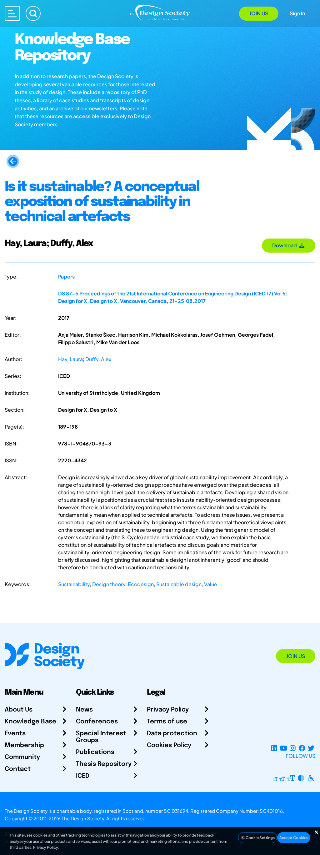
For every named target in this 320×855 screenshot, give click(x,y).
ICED (82, 776)
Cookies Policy (169, 745)
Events (15, 733)
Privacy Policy (168, 710)
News (84, 710)
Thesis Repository (104, 764)
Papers (66, 276)
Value (210, 584)
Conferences (97, 721)
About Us (18, 710)
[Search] (33, 13)
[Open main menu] (12, 13)
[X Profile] (311, 748)
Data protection (172, 733)
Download (285, 245)
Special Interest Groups (101, 737)
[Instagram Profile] (292, 748)
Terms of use (167, 721)
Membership (24, 745)
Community (22, 757)
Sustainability (74, 584)
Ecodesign (141, 584)
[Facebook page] (302, 748)
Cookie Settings (260, 837)
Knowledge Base (30, 721)
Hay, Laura (70, 359)
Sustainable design (179, 584)
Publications (95, 752)
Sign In (297, 13)
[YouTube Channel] (283, 748)
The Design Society (83, 818)
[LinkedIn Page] (274, 748)
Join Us (258, 13)
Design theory (108, 584)
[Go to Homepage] (160, 13)
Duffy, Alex (98, 359)
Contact (18, 769)
